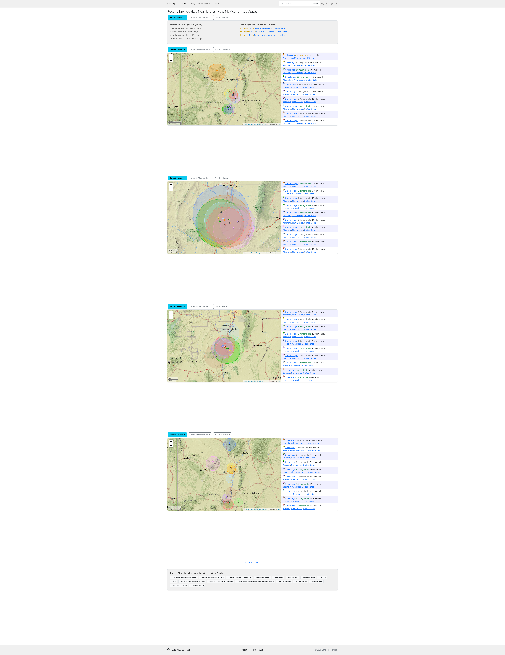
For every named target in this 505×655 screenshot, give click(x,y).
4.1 (251, 28)
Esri (279, 124)
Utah (174, 581)
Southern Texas (317, 581)
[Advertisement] (246, 150)
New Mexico (267, 28)
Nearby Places (221, 17)
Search (315, 3)
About (244, 650)
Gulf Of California (285, 581)
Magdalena (288, 80)
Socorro (286, 87)
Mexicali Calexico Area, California (221, 581)
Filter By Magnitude (199, 17)
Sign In (324, 3)
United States (280, 28)
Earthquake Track (177, 3)
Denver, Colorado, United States (240, 577)
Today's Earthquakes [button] (199, 3)
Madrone (287, 101)
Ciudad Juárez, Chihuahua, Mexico (185, 577)
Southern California (180, 585)
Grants (286, 487)
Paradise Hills (289, 443)
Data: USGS (258, 650)
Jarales (286, 193)
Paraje (258, 28)
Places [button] (215, 3)
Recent (177, 17)
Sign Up (333, 3)
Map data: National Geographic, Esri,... (256, 124)
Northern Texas (301, 581)
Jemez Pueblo (289, 472)
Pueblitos (287, 65)
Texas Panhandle (309, 577)
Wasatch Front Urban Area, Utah (193, 581)
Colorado (323, 577)
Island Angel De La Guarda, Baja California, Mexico (256, 581)
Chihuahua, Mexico (263, 577)
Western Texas (293, 577)
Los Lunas (287, 494)
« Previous (248, 562)
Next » (259, 562)
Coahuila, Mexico (198, 585)
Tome (285, 365)
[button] (217, 71)
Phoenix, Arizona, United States (213, 577)
